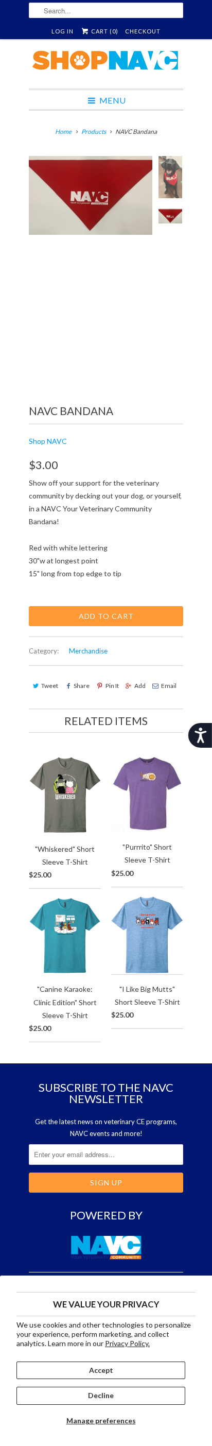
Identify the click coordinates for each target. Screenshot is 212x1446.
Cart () (104, 31)
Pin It (111, 686)
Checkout (143, 31)
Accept (101, 1370)
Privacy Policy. (127, 1343)
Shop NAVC (48, 441)
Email (168, 686)
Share (82, 686)
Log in (62, 31)
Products (93, 131)
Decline (101, 1395)
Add (140, 686)
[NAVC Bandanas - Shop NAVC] (90, 267)
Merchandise (88, 651)
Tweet (49, 686)
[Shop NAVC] (106, 63)
